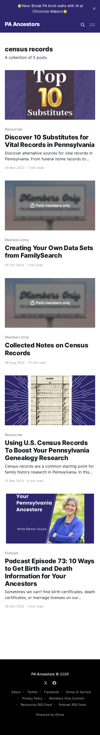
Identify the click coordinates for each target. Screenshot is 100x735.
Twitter (32, 692)
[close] (94, 8)
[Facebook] (54, 683)
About (16, 692)
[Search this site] (83, 25)
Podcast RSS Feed (72, 705)
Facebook (51, 692)
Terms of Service (78, 692)
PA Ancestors (22, 24)
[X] (46, 683)
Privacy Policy (32, 698)
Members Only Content (66, 698)
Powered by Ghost (50, 715)
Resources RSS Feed (36, 705)
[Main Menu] (92, 24)
